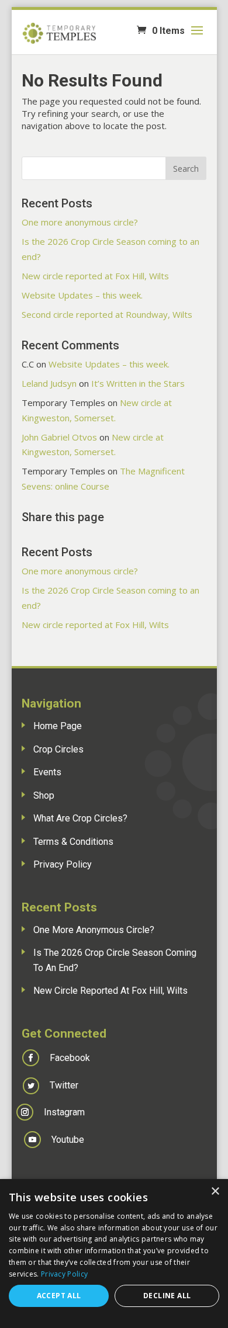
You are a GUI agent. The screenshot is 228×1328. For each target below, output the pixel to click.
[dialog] (114, 1253)
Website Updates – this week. (82, 295)
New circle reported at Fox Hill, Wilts (95, 276)
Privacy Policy (62, 864)
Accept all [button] (59, 1296)
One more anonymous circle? (80, 222)
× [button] (214, 1191)
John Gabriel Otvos (59, 437)
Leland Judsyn (49, 383)
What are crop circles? (80, 818)
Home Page (57, 725)
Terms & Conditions (73, 841)
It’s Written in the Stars (138, 383)
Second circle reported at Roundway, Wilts (107, 314)
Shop (43, 795)
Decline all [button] (167, 1296)
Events (47, 772)
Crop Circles (58, 749)
